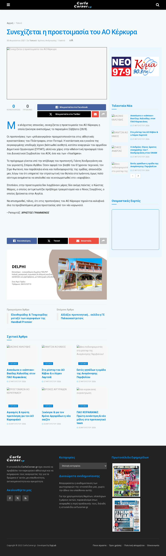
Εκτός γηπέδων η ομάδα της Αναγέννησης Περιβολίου (91, 373)
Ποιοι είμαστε (100, 545)
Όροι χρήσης (115, 545)
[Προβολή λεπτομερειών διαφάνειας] (57, 274)
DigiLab (53, 545)
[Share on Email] (95, 114)
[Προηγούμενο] (132, 176)
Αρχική (10, 23)
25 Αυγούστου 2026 (17, 424)
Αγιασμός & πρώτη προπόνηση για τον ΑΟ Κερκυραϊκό (20, 416)
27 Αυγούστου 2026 (17, 381)
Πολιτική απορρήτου (134, 545)
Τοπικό (19, 23)
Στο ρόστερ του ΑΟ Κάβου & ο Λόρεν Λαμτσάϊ (53, 373)
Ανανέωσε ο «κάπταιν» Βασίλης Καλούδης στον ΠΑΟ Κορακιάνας (21, 373)
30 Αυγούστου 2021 (16, 40)
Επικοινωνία (153, 545)
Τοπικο (13, 364)
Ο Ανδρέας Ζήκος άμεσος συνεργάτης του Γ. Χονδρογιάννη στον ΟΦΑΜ (143, 150)
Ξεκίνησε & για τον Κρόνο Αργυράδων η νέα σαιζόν (56, 416)
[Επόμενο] (138, 176)
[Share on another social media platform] (103, 114)
